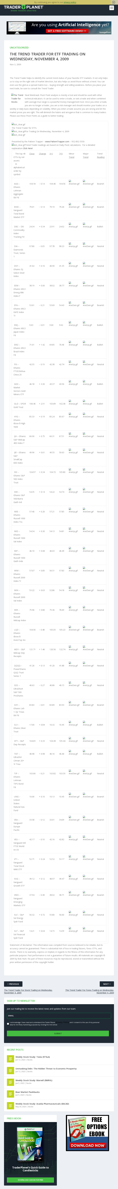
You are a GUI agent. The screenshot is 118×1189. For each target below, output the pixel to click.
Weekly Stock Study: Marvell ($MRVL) (34, 1080)
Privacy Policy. (62, 1022)
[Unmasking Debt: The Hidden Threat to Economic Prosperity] (10, 1070)
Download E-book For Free (30, 1180)
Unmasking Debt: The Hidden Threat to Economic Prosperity (46, 1068)
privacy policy (70, 2)
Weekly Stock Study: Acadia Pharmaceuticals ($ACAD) (42, 1103)
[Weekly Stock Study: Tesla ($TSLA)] (10, 1058)
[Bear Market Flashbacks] (10, 1094)
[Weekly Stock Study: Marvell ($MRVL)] (10, 1082)
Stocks (29, 1060)
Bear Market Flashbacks (28, 1092)
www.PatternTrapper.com (57, 141)
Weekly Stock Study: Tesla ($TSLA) (33, 1057)
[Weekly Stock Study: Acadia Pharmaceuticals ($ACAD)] (10, 1105)
